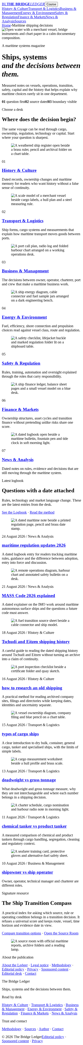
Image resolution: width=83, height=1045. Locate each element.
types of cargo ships (20, 733)
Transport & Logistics (44, 9)
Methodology (61, 965)
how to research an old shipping (32, 687)
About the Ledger (15, 965)
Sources (20, 21)
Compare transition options (21, 933)
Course (51, 4)
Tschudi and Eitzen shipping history (36, 641)
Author (44, 1029)
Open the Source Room (61, 933)
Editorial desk (12, 973)
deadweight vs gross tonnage (29, 779)
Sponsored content (54, 969)
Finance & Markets (32, 17)
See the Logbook (14, 512)
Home (6, 25)
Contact (30, 973)
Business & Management (25, 270)
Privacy (32, 969)
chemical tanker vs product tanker (34, 826)
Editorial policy (13, 969)
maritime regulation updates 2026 (34, 545)
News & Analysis (17, 459)
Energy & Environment (38, 13)
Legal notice (40, 965)
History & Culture (15, 9)
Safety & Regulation (21, 363)
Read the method (42, 512)
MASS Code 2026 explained (28, 595)
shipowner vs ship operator (27, 872)
